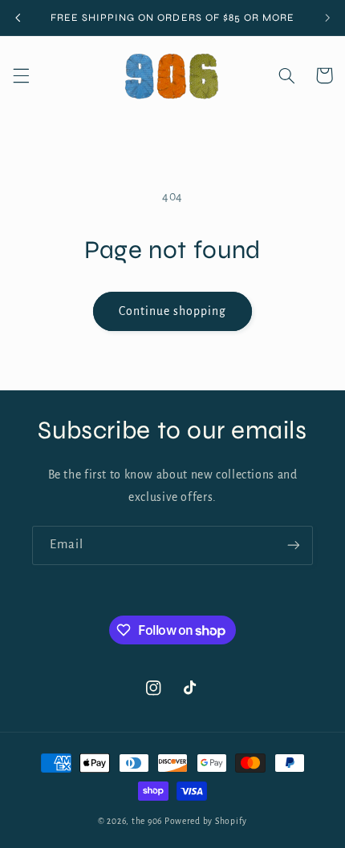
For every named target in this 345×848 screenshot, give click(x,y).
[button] (20, 75)
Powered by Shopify (205, 821)
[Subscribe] (293, 545)
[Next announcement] (327, 17)
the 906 (147, 821)
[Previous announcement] (17, 17)
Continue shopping (173, 311)
